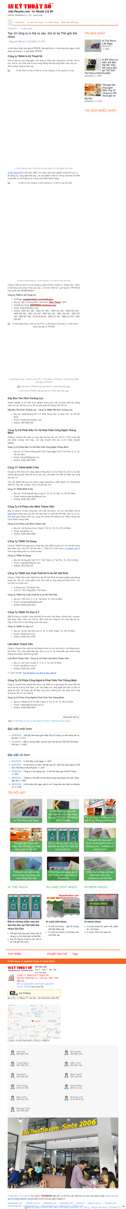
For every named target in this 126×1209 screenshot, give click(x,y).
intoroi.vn (80, 1203)
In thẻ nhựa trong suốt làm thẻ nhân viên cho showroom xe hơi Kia (100, 875)
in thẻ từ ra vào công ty (60, 721)
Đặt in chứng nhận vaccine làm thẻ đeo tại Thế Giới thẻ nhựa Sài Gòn (63, 846)
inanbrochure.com (31, 1206)
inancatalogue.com (49, 1206)
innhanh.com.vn (33, 1203)
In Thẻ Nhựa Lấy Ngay (34, 761)
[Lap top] (75, 1207)
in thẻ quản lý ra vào (40, 721)
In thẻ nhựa (19, 22)
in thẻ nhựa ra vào (21, 721)
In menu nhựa (52, 22)
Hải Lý (22, 41)
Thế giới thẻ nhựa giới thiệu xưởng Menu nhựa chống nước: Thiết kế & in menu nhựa (100, 845)
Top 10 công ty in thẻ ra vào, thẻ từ (39, 673)
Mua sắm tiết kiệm (69, 22)
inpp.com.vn (64, 1206)
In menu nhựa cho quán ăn (99, 932)
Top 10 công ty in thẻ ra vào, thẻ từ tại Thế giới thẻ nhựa (100, 819)
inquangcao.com (15, 1203)
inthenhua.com (49, 1203)
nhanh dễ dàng (111, 1196)
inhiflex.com (77, 1206)
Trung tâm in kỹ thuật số (19, 1196)
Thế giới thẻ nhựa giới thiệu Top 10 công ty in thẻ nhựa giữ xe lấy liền (26, 846)
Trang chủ (12, 28)
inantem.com (110, 1203)
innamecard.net (14, 1206)
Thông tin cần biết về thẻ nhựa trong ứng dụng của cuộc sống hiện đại (26, 875)
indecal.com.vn (94, 1203)
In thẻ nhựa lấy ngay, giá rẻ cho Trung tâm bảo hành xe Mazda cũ (63, 875)
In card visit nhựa (35, 22)
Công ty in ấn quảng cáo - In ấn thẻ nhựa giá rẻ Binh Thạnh (50, 771)
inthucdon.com (66, 1203)
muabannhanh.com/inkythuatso (38, 299)
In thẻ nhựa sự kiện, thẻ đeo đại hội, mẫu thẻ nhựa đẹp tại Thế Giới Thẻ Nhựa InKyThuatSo (63, 816)
